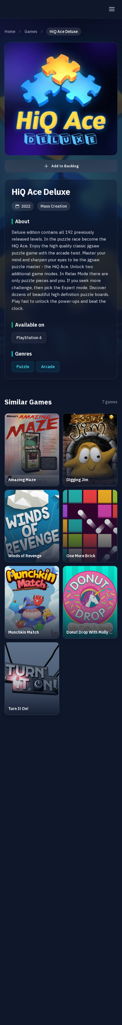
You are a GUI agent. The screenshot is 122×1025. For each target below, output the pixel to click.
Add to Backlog (65, 166)
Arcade (48, 366)
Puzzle (22, 366)
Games (30, 31)
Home (10, 31)
